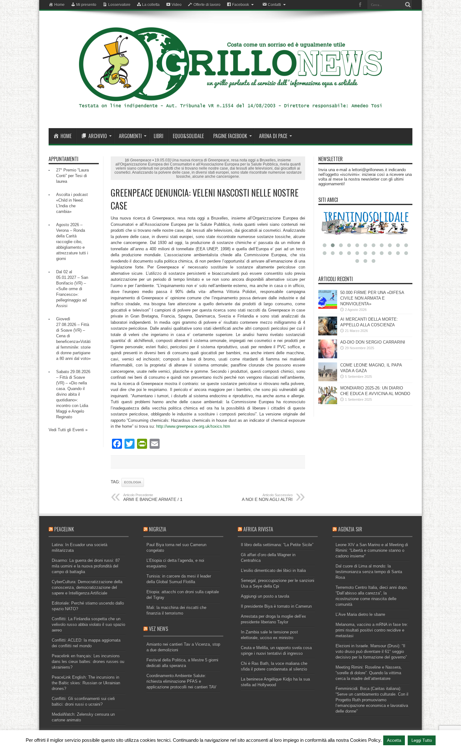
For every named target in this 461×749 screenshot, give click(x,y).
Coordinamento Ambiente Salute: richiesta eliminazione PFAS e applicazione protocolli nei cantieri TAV (181, 681)
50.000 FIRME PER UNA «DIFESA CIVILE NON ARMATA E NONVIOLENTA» (372, 298)
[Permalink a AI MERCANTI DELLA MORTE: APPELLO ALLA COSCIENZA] (327, 334)
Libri (158, 136)
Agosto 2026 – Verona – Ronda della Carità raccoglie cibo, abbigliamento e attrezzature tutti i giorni (72, 241)
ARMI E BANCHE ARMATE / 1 (153, 497)
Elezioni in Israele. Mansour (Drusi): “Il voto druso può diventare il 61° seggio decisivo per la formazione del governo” (371, 651)
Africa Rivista (258, 529)
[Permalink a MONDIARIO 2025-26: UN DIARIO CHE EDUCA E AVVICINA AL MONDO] (327, 402)
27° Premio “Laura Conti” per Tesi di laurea (72, 176)
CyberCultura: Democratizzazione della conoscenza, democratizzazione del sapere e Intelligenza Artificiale (87, 587)
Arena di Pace (273, 136)
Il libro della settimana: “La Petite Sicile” (277, 544)
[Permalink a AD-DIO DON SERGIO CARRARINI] (327, 357)
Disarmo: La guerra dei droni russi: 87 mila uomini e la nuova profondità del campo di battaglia (86, 566)
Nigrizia (157, 529)
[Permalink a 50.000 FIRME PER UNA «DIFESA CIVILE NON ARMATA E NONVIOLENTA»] (327, 307)
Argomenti (130, 136)
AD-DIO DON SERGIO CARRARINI (372, 342)
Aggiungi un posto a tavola (265, 596)
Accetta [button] (394, 740)
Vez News (158, 628)
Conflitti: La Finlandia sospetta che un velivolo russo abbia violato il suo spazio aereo (88, 624)
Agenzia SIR (350, 529)
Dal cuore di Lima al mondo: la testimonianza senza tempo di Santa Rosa (369, 572)
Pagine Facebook (230, 136)
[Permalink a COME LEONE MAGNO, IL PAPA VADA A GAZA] (327, 379)
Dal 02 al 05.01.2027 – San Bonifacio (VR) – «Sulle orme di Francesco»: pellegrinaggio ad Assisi (72, 288)
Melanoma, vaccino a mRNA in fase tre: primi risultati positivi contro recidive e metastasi (372, 630)
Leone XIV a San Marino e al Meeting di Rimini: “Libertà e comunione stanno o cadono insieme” (372, 550)
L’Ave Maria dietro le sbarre (360, 614)
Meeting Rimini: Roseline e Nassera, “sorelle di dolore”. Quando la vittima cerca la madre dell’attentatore (369, 673)
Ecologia (132, 482)
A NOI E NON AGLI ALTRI (267, 497)
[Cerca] (407, 4)
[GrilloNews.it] (230, 112)
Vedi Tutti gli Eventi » (68, 429)
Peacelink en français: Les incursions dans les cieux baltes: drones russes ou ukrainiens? (88, 662)
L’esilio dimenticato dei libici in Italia (273, 570)
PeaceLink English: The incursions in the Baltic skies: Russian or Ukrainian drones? (86, 683)
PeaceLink (64, 529)
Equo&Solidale (188, 136)
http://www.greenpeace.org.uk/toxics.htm (193, 426)
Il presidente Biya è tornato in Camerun (276, 606)
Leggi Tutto (421, 740)
